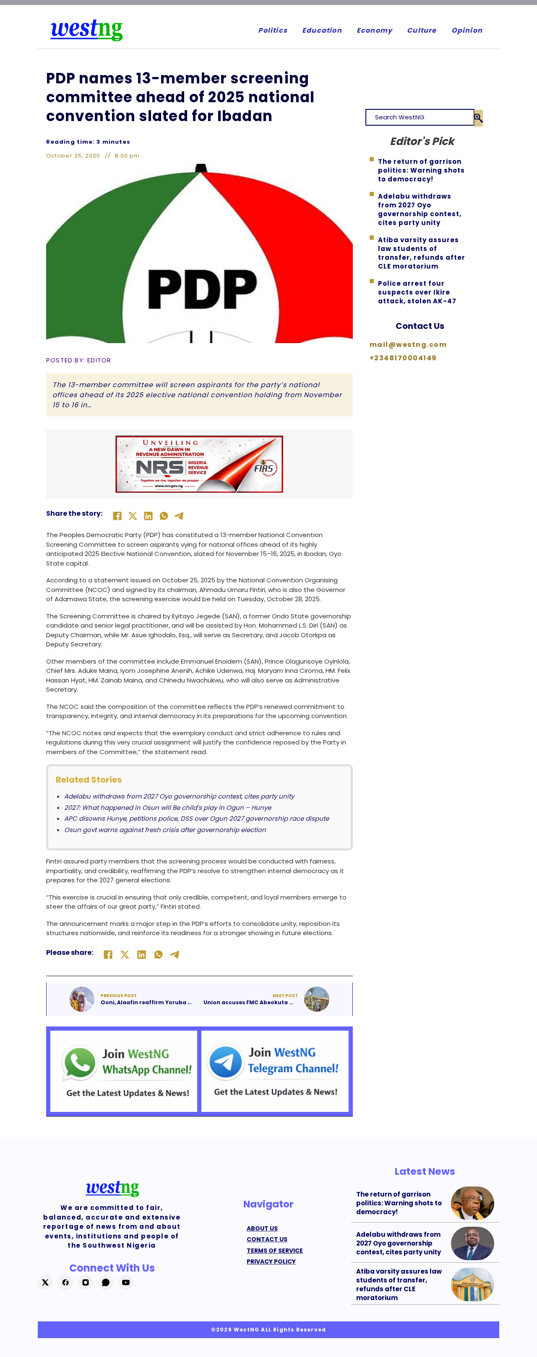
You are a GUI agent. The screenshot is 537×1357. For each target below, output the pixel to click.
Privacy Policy (271, 1261)
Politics (272, 30)
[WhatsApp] (163, 515)
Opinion (466, 30)
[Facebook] (117, 515)
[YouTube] (125, 1282)
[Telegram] (179, 515)
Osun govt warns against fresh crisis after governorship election (165, 829)
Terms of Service (275, 1250)
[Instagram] (85, 1282)
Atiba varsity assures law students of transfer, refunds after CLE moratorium (399, 1284)
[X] (132, 515)
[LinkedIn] (148, 515)
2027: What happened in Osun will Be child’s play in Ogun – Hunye (167, 807)
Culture (421, 30)
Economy (374, 30)
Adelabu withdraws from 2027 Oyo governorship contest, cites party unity (179, 796)
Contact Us (420, 326)
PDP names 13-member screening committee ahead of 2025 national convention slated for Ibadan (180, 97)
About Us (262, 1228)
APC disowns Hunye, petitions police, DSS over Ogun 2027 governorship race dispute (196, 818)
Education (322, 30)
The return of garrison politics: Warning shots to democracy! (399, 1203)
